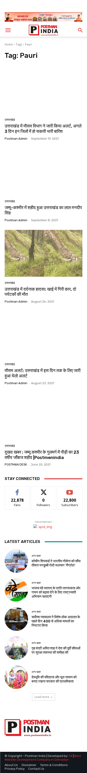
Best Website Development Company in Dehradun (43, 757)
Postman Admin (16, 138)
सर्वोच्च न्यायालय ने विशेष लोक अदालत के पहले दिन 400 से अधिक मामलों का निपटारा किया (56, 621)
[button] (7, 30)
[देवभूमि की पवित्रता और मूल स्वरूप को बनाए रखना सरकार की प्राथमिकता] (16, 677)
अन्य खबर (36, 556)
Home (9, 44)
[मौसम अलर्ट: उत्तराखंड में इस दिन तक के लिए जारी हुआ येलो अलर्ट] (43, 334)
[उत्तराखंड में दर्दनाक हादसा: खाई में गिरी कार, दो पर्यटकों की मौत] (43, 253)
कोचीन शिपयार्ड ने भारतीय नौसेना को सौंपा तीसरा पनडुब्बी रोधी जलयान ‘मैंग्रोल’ (56, 563)
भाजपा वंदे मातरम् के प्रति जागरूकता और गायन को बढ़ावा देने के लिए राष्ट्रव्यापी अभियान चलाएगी (56, 592)
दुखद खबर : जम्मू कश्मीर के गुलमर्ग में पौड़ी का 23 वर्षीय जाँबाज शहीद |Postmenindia (42, 454)
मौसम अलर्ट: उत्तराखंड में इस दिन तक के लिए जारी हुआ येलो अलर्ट (43, 373)
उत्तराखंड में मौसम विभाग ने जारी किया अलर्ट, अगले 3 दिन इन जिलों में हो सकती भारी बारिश (43, 128)
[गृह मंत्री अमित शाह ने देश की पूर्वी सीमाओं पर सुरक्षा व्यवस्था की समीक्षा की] (16, 648)
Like (17, 490)
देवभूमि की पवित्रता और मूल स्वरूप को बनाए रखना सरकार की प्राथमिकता (54, 679)
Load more (42, 697)
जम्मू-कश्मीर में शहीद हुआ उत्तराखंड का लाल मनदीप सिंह (43, 210)
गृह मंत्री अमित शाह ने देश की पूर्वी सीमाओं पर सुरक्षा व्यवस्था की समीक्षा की (56, 650)
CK (70, 756)
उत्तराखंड (10, 119)
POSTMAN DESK (16, 464)
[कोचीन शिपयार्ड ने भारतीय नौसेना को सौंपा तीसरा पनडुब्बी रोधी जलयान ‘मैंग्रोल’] (16, 561)
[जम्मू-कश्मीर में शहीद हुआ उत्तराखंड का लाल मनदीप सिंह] (43, 171)
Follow (43, 490)
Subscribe (70, 490)
